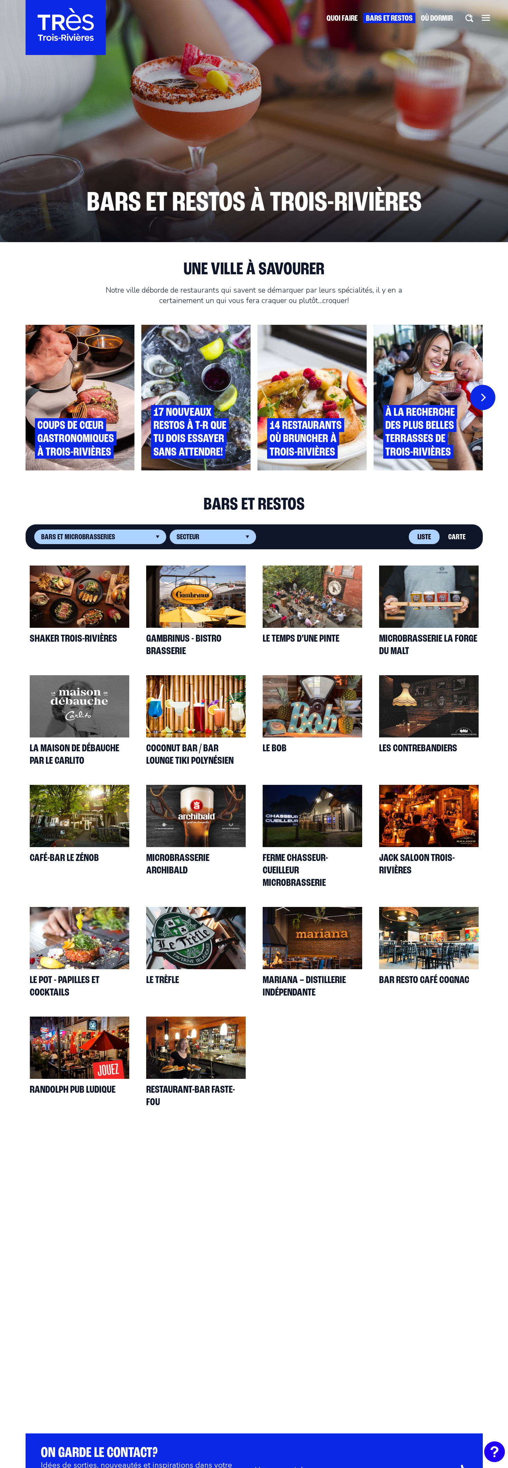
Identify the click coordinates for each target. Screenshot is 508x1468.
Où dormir (437, 19)
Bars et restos (389, 19)
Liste (424, 537)
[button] (486, 17)
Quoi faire (342, 19)
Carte (456, 537)
